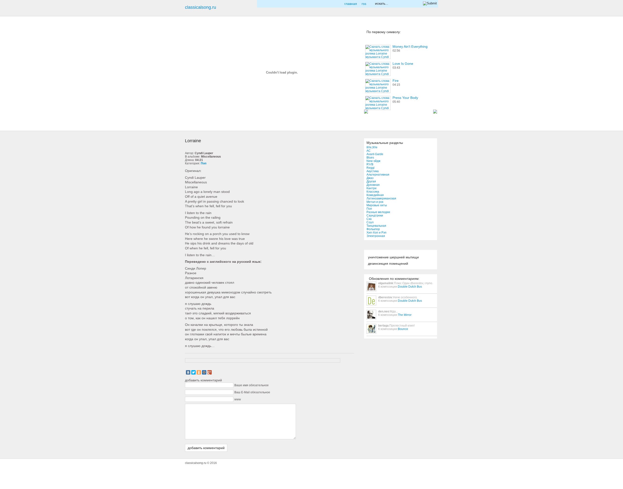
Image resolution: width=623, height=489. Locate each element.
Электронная (375, 236)
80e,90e (371, 147)
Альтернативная (377, 174)
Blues (370, 157)
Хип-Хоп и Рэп (376, 232)
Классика (372, 191)
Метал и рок (374, 202)
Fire (396, 81)
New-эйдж (373, 161)
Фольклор (373, 229)
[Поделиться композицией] (193, 72)
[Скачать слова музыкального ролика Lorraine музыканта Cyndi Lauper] (193, 108)
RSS (364, 4)
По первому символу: (383, 32)
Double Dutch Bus (410, 286)
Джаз (370, 178)
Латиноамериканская (381, 198)
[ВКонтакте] (188, 372)
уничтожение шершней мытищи (393, 257)
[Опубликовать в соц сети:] (193, 36)
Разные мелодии (378, 212)
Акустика (372, 171)
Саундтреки (374, 215)
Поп (369, 208)
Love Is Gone (403, 64)
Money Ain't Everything (410, 46)
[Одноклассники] (199, 372)
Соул (370, 222)
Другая (371, 181)
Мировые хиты (376, 205)
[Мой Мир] (204, 372)
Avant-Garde (374, 154)
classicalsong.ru (200, 7)
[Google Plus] (209, 372)
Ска (369, 219)
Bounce (403, 329)
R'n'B (369, 164)
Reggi (370, 167)
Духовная (373, 185)
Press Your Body (405, 98)
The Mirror (405, 315)
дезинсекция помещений (388, 263)
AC (368, 150)
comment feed (193, 90)
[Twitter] (193, 372)
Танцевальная (376, 225)
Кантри (371, 188)
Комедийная (375, 195)
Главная (350, 4)
